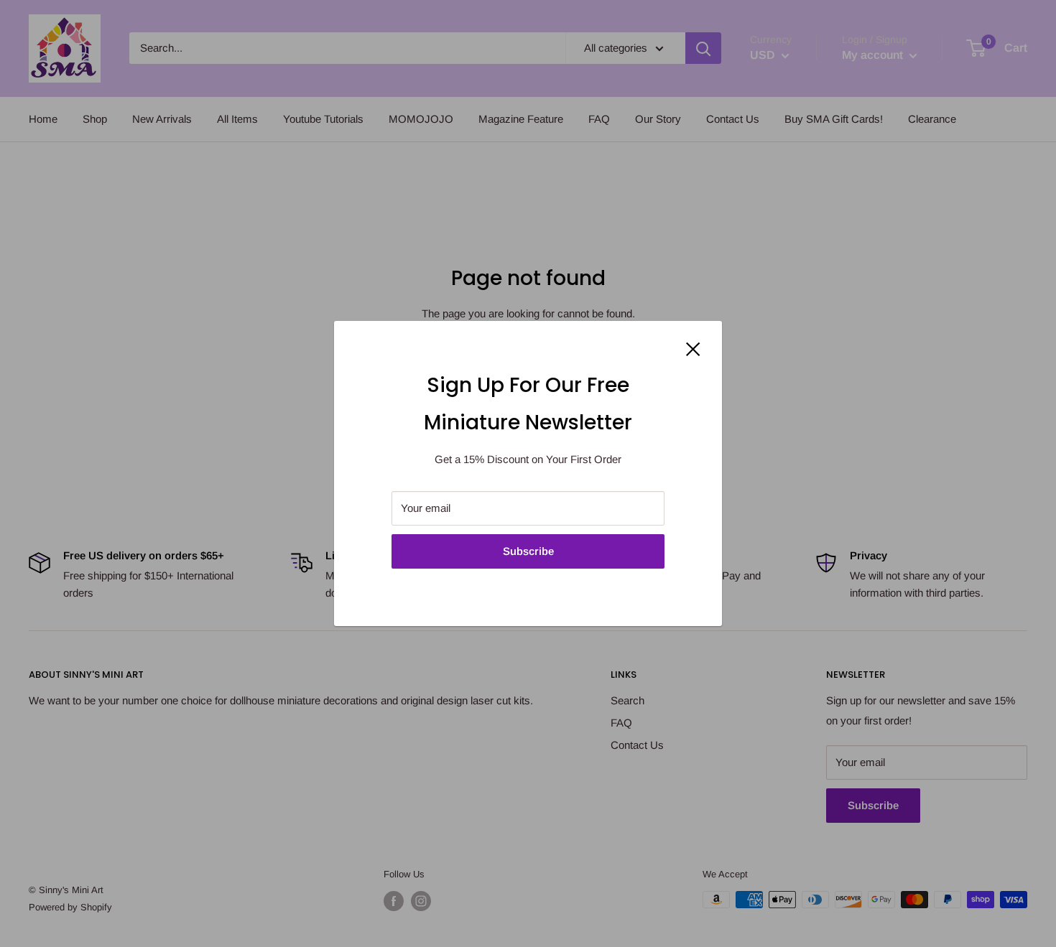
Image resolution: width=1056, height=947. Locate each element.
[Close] (693, 348)
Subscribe (528, 551)
